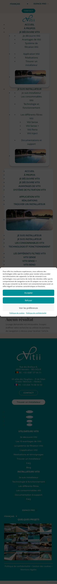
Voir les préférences (28, 308)
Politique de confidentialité (36, 313)
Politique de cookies (17, 313)
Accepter (28, 292)
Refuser (28, 300)
